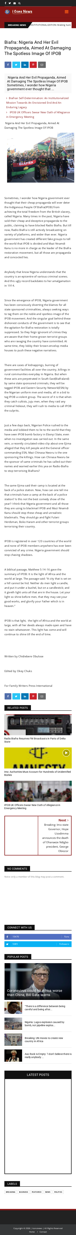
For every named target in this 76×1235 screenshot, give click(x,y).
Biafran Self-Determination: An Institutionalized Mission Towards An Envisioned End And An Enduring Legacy (37, 102)
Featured (36, 1192)
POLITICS (58, 1192)
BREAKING (10, 1192)
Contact (43, 1232)
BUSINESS (23, 1192)
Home (32, 1232)
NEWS (48, 1192)
